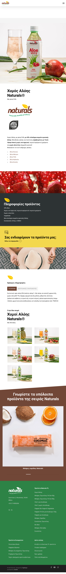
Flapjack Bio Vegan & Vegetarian (44, 508)
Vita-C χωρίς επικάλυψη (42, 505)
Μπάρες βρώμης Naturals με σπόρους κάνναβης (39, 468)
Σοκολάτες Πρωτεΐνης (42, 521)
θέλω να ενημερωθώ (11, 241)
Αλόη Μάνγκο (14, 154)
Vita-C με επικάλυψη (41, 502)
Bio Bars (37, 525)
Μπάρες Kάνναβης (40, 528)
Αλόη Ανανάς (14, 162)
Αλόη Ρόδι (13, 157)
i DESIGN (16, 569)
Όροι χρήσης (38, 554)
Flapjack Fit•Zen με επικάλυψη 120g (45, 512)
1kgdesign (24, 567)
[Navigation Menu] (63, 3)
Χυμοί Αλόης (38, 492)
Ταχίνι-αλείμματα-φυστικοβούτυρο (19, 557)
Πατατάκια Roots (14, 544)
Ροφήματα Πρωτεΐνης (15, 554)
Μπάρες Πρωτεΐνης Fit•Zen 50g (44, 495)
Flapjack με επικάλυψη (41, 515)
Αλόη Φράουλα (14, 159)
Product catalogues (40, 547)
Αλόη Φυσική (14, 152)
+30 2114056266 (14, 503)
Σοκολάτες (38, 531)
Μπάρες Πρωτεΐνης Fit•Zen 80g (44, 499)
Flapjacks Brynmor (14, 547)
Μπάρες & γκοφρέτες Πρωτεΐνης (19, 551)
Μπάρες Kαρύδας (40, 518)
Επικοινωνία (38, 551)
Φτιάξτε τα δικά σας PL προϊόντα (45, 544)
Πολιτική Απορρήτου (41, 557)
